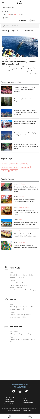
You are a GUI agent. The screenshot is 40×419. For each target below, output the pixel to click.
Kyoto (25, 275)
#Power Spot (14, 163)
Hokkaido (12, 275)
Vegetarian (22, 334)
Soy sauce (25, 339)
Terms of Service (9, 402)
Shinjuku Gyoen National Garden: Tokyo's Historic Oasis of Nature (24, 200)
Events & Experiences (16, 290)
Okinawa (19, 277)
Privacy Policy (8, 399)
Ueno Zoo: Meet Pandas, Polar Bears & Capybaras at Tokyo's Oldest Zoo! (26, 223)
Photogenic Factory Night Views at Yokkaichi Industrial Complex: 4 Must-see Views (25, 112)
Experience (20, 315)
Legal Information (28, 403)
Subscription (13, 334)
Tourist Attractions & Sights (18, 285)
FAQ (24, 398)
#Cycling (4, 163)
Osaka (31, 275)
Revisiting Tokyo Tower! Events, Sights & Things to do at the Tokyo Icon (26, 134)
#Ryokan (4, 171)
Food (26, 290)
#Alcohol (24, 163)
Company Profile (8, 404)
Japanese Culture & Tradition (19, 283)
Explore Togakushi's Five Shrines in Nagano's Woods (25, 100)
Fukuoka (12, 277)
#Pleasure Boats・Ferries (10, 167)
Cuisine (24, 317)
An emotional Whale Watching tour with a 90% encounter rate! (19, 63)
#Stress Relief (25, 167)
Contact (25, 400)
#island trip (14, 171)
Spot (30, 418)
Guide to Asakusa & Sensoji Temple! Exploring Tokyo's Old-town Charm (25, 122)
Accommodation (15, 317)
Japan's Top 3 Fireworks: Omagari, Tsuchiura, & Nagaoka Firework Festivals (25, 89)
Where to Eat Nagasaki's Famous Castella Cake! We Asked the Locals (25, 235)
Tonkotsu (13, 339)
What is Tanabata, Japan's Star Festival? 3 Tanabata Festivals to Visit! (26, 246)
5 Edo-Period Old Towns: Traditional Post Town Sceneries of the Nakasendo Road (26, 146)
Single (30, 334)
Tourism (12, 315)
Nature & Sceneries (16, 288)
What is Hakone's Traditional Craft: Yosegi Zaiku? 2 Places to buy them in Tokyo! (26, 212)
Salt (32, 339)
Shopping (33, 290)
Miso (19, 339)
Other (11, 342)
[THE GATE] (20, 2)
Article (10, 418)
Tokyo (19, 275)
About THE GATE (9, 397)
